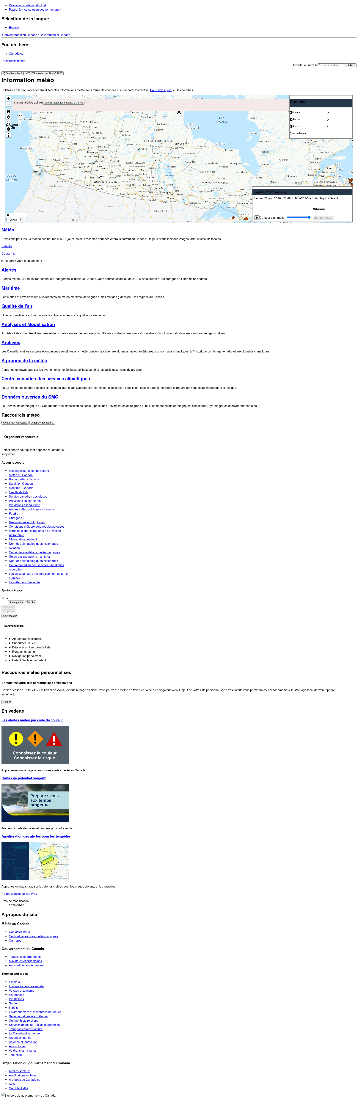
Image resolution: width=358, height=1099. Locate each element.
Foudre (13, 513)
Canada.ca (16, 53)
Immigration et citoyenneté (26, 986)
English (14, 27)
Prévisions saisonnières (25, 500)
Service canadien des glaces (28, 496)
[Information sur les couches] (8, 135)
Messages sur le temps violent (29, 470)
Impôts (13, 1007)
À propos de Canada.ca (24, 1079)
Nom (4, 598)
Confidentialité (18, 1088)
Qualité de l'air (18, 492)
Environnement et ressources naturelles (35, 1012)
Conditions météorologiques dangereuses (36, 526)
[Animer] (257, 217)
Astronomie (16, 535)
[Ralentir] (315, 218)
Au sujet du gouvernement (26, 965)
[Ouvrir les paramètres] (328, 112)
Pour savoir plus (161, 90)
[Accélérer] (321, 218)
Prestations (16, 999)
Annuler (31, 602)
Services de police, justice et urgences (34, 1025)
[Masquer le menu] (350, 101)
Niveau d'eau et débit (23, 539)
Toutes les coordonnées (25, 956)
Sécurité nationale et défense (28, 1016)
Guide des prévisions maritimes (30, 556)
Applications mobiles (23, 1075)
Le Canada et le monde (24, 1033)
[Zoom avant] (8, 98)
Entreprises (16, 995)
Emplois (14, 982)
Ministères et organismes (25, 961)
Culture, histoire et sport (24, 1020)
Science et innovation (23, 1042)
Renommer (9, 607)
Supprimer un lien (24, 643)
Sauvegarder (16, 602)
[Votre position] (8, 117)
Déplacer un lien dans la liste (31, 647)
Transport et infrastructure (26, 1029)
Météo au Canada (21, 475)
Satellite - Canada (21, 483)
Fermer (7, 701)
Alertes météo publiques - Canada (31, 509)
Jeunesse (15, 1055)
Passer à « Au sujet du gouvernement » (35, 9)
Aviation (14, 548)
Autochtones (17, 1046)
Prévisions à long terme (24, 505)
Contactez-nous (19, 932)
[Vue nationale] (8, 111)
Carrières (15, 940)
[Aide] (8, 129)
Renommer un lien (24, 651)
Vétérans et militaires (23, 1050)
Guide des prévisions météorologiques (34, 552)
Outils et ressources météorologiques (33, 936)
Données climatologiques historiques (33, 543)
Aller (350, 65)
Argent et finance (20, 1037)
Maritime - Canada (21, 488)
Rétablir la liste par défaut (29, 660)
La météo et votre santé (24, 582)
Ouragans (15, 518)
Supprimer (8, 611)
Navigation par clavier (26, 656)
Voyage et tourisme (21, 990)
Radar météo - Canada (24, 479)
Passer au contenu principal (27, 5)
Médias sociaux (19, 1071)
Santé (13, 1003)
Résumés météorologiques (27, 522)
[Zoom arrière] (8, 104)
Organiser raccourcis (42, 422)
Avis (12, 1084)
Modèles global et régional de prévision (35, 531)
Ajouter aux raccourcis (15, 422)
